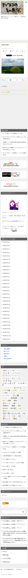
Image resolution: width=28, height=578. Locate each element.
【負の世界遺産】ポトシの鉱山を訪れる (12, 455)
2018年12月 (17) (7, 335)
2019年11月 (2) (6, 301)
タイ (13, 378)
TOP (7, 569)
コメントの (6, 558)
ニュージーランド (7, 387)
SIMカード (6, 370)
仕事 (4, 400)
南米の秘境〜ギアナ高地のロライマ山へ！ (13, 485)
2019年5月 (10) (6, 321)
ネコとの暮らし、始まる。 (9, 473)
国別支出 (6, 406)
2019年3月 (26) (6, 325)
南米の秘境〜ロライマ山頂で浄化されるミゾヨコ (14, 482)
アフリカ (19, 370)
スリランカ (6, 378)
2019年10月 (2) (6, 304)
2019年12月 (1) (6, 297)
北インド (6, 403)
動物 (15, 400)
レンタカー (5, 398)
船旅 (14, 416)
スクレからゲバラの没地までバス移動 (12, 452)
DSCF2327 (4, 86)
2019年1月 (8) (6, 332)
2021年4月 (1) (6, 249)
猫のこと (6, 351)
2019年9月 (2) (6, 308)
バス (15, 390)
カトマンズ (6, 375)
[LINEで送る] (19, 55)
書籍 (20, 408)
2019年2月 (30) (6, 328)
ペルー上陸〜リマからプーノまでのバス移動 (13, 462)
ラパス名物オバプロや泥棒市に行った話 (12, 133)
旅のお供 (5, 408)
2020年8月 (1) (6, 273)
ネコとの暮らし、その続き (9, 466)
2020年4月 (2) (6, 287)
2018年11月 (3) (6, 339)
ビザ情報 (5, 392)
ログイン (5, 551)
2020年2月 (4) (6, 294)
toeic (14, 370)
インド (6, 373)
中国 (21, 398)
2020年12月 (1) (6, 259)
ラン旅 (16, 395)
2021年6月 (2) (6, 242)
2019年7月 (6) (6, 314)
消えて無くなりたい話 (11, 413)
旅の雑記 (13, 408)
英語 (5, 356)
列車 (9, 400)
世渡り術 (6, 353)
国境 (13, 406)
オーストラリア (17, 373)
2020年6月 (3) (6, 280)
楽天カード (6, 410)
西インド (6, 419)
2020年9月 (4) (6, 269)
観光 (15, 419)
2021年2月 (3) (6, 252)
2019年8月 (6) (6, 311)
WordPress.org (6, 561)
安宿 (19, 405)
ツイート (4, 495)
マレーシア (22, 393)
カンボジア (15, 375)
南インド (16, 403)
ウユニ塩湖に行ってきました (9, 459)
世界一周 (7, 358)
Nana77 (19, 520)
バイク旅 (6, 390)
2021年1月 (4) (6, 256)
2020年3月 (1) (6, 290)
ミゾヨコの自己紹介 (13, 221)
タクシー (20, 378)
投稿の (5, 554)
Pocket (14, 55)
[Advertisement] (14, 30)
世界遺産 (14, 398)
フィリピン (13, 392)
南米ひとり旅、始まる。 (8, 469)
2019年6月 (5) (6, 318)
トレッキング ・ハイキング (14, 384)
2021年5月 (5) (6, 245)
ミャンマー (6, 395)
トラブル (7, 381)
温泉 (24, 413)
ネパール (18, 388)
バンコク (22, 390)
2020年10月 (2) (6, 266)
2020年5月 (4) (6, 283)
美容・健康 (7, 348)
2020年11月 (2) (6, 262)
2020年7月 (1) (6, 276)
